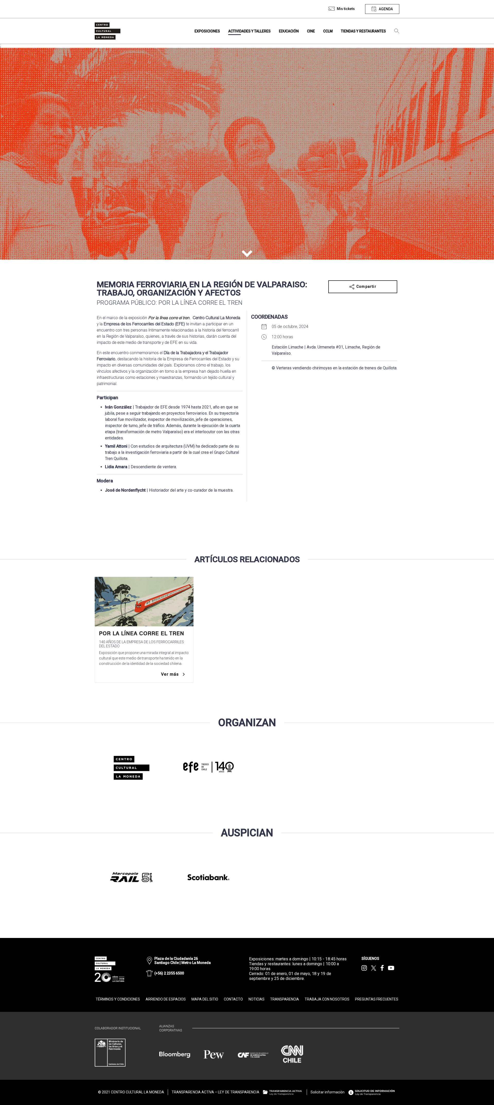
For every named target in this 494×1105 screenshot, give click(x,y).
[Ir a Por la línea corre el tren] (144, 601)
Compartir (366, 286)
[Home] (107, 31)
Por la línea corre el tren (141, 633)
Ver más (170, 674)
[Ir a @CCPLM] (364, 968)
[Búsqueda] (396, 31)
